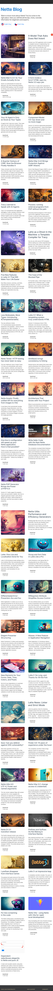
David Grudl (32, 55)
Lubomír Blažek (33, 932)
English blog (7, 24)
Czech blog (20, 24)
